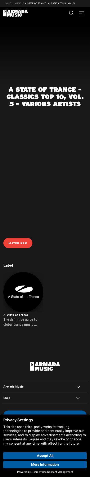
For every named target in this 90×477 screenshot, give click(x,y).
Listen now (18, 243)
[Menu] (82, 13)
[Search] (72, 13)
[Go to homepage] (45, 366)
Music (18, 3)
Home (8, 3)
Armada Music (15, 13)
